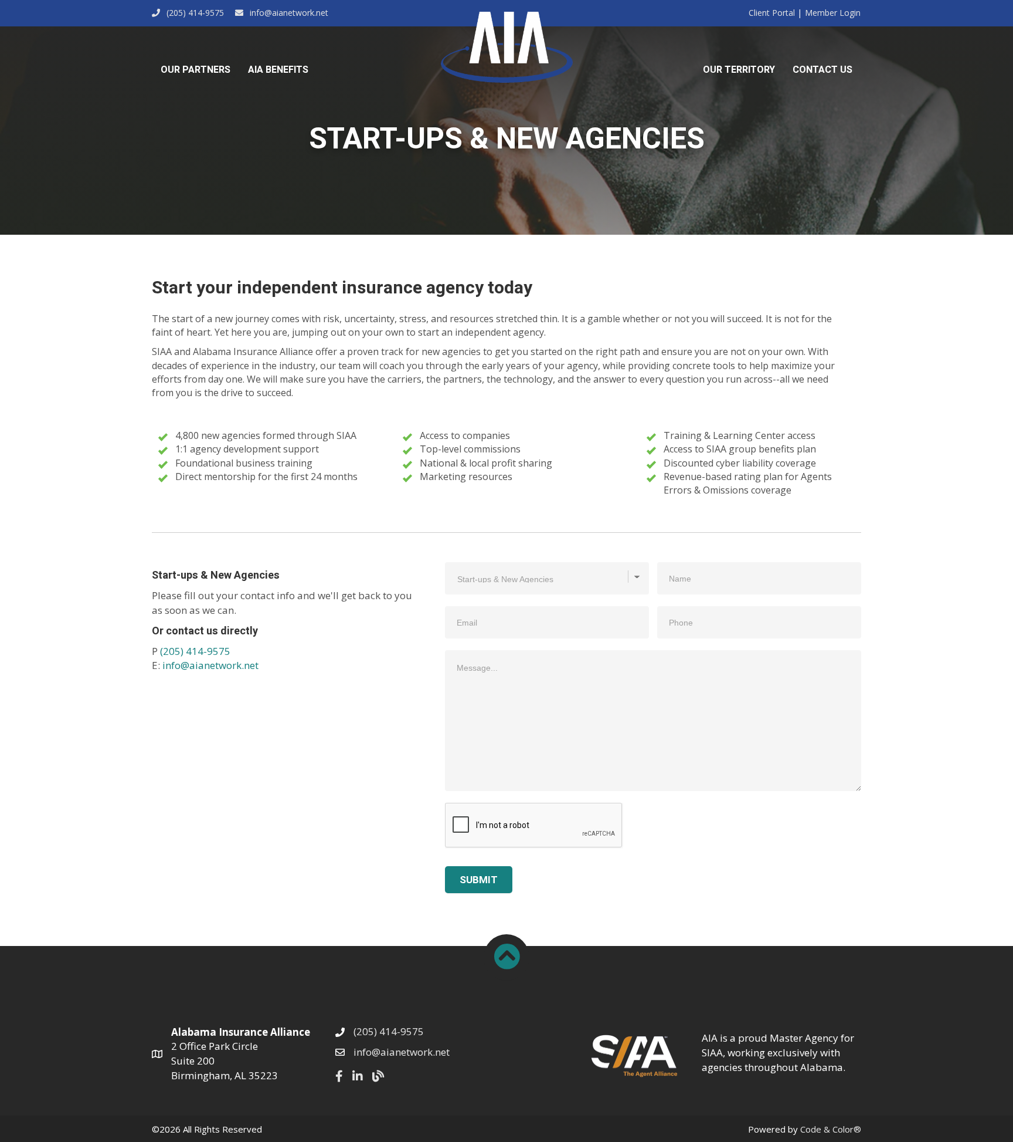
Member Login (833, 12)
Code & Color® (830, 1129)
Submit (479, 880)
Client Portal (772, 12)
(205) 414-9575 (195, 651)
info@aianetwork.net (210, 665)
